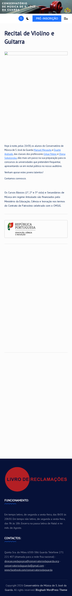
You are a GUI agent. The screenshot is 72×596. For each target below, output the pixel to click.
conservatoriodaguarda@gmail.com (24, 565)
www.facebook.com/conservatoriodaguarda (28, 570)
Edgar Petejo (50, 154)
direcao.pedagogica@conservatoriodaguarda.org (31, 561)
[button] (46, 18)
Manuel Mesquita (43, 150)
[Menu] (66, 18)
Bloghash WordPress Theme (51, 590)
